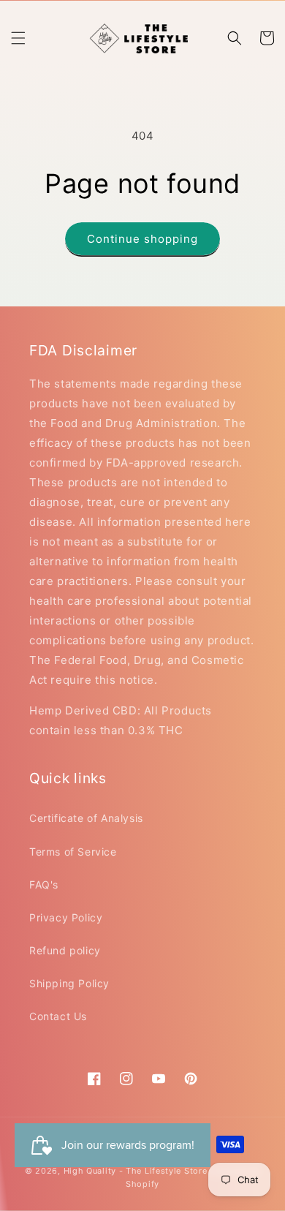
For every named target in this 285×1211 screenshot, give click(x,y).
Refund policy (65, 950)
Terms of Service (73, 851)
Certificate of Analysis (86, 818)
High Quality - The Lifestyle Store (136, 1171)
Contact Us (58, 1016)
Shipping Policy (69, 983)
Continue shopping (142, 239)
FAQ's (43, 884)
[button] (18, 38)
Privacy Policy (65, 917)
